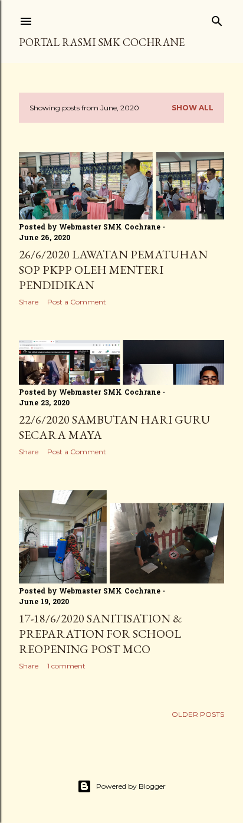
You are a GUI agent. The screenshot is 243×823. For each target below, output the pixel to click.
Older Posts (198, 714)
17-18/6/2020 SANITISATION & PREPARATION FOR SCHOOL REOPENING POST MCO (100, 634)
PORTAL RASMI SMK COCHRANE (102, 42)
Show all (193, 107)
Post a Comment (76, 301)
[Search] (217, 18)
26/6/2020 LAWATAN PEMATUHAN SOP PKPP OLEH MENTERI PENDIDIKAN (113, 270)
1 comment (66, 665)
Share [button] (28, 301)
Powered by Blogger (131, 786)
